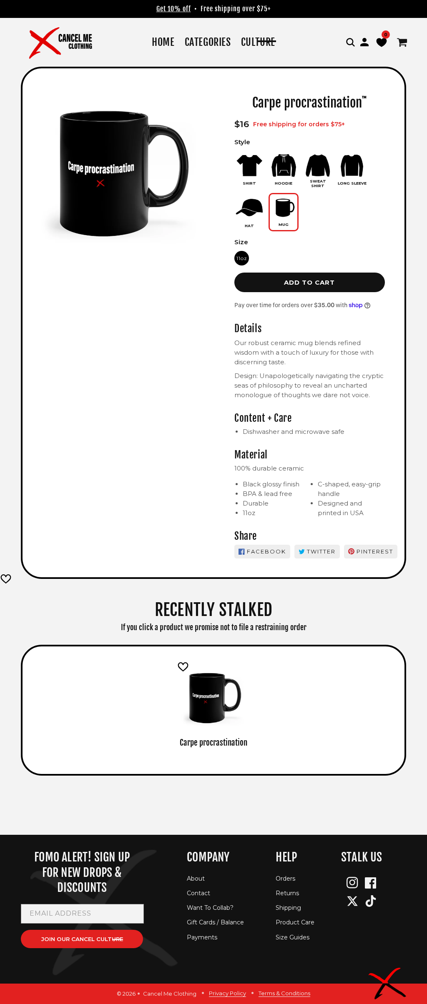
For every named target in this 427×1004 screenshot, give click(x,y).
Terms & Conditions (284, 993)
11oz (241, 258)
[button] (350, 42)
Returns (287, 893)
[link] (208, 42)
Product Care (295, 922)
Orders (285, 878)
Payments (202, 937)
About (196, 878)
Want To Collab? (210, 907)
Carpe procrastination (213, 743)
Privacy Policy (227, 993)
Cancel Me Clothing (169, 993)
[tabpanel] (213, 705)
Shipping (288, 907)
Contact (198, 893)
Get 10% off (173, 9)
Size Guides (292, 937)
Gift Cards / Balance (215, 922)
